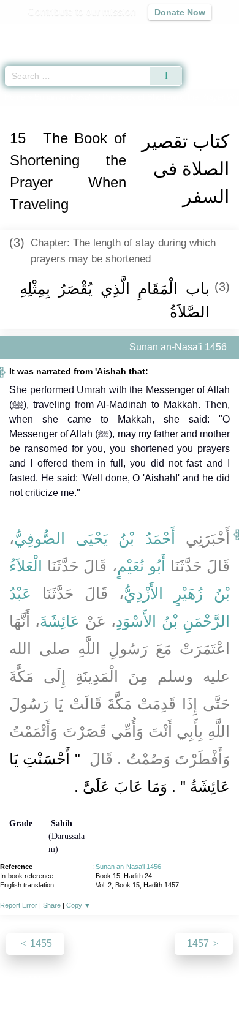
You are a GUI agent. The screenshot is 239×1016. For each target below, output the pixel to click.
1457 (199, 943)
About (13, 980)
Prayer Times (154, 34)
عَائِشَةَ (60, 621)
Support (83, 980)
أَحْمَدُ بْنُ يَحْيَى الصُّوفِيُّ (94, 538)
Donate (222, 980)
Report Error (18, 905)
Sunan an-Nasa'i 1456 (128, 866)
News (46, 980)
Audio (203, 34)
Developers (133, 980)
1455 (40, 943)
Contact (182, 980)
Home (14, 97)
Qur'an (58, 34)
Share (52, 905)
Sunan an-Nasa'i (63, 97)
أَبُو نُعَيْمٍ (141, 565)
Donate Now (179, 12)
